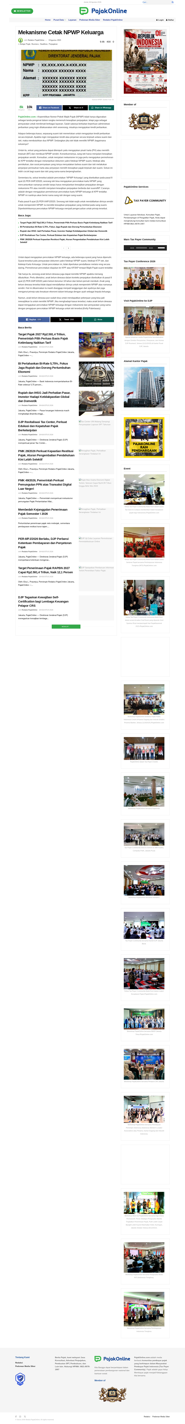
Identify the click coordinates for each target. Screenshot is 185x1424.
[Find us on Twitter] (25, 1416)
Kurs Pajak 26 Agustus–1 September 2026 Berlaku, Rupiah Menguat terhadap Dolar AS (46, 631)
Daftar (171, 20)
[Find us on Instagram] (20, 1416)
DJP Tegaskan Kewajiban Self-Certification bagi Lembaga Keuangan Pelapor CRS (43, 601)
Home (48, 20)
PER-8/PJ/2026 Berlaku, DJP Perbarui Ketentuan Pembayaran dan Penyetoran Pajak (45, 543)
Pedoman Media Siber (89, 20)
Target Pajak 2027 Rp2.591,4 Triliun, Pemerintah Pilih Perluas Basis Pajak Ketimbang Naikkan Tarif (66, 222)
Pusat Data (58, 20)
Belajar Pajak (25, 44)
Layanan (72, 20)
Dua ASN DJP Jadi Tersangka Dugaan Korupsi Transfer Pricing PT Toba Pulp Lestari (44, 718)
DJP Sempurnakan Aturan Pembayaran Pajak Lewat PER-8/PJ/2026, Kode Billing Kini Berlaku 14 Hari (45, 894)
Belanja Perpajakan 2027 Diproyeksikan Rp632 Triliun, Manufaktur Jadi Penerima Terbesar (45, 806)
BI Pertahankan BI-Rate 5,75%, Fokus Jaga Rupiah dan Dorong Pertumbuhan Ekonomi (61, 227)
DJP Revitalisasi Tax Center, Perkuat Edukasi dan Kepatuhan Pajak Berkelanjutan (58, 235)
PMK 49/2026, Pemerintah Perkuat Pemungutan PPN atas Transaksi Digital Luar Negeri (45, 484)
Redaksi (19, 1363)
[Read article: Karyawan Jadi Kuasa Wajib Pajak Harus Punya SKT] (96, 754)
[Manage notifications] (178, 1418)
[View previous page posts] (64, 248)
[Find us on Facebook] (16, 1416)
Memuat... (66, 919)
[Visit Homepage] (103, 11)
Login (161, 20)
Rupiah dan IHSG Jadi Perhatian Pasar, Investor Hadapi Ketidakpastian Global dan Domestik (63, 231)
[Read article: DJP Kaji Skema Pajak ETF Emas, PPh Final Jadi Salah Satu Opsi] (96, 666)
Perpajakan (53, 44)
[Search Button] (172, 2)
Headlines (44, 44)
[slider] (161, 247)
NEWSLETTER (23, 11)
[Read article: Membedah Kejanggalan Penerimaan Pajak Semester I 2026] (96, 520)
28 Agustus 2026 (46, 347)
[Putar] (127, 247)
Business (35, 44)
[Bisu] (155, 247)
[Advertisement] (145, 159)
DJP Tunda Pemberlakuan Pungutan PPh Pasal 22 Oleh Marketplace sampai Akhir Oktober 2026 (45, 864)
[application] (145, 248)
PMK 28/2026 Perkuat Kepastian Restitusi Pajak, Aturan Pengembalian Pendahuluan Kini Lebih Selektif (46, 455)
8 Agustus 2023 (55, 40)
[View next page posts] (68, 248)
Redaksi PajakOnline (113, 20)
